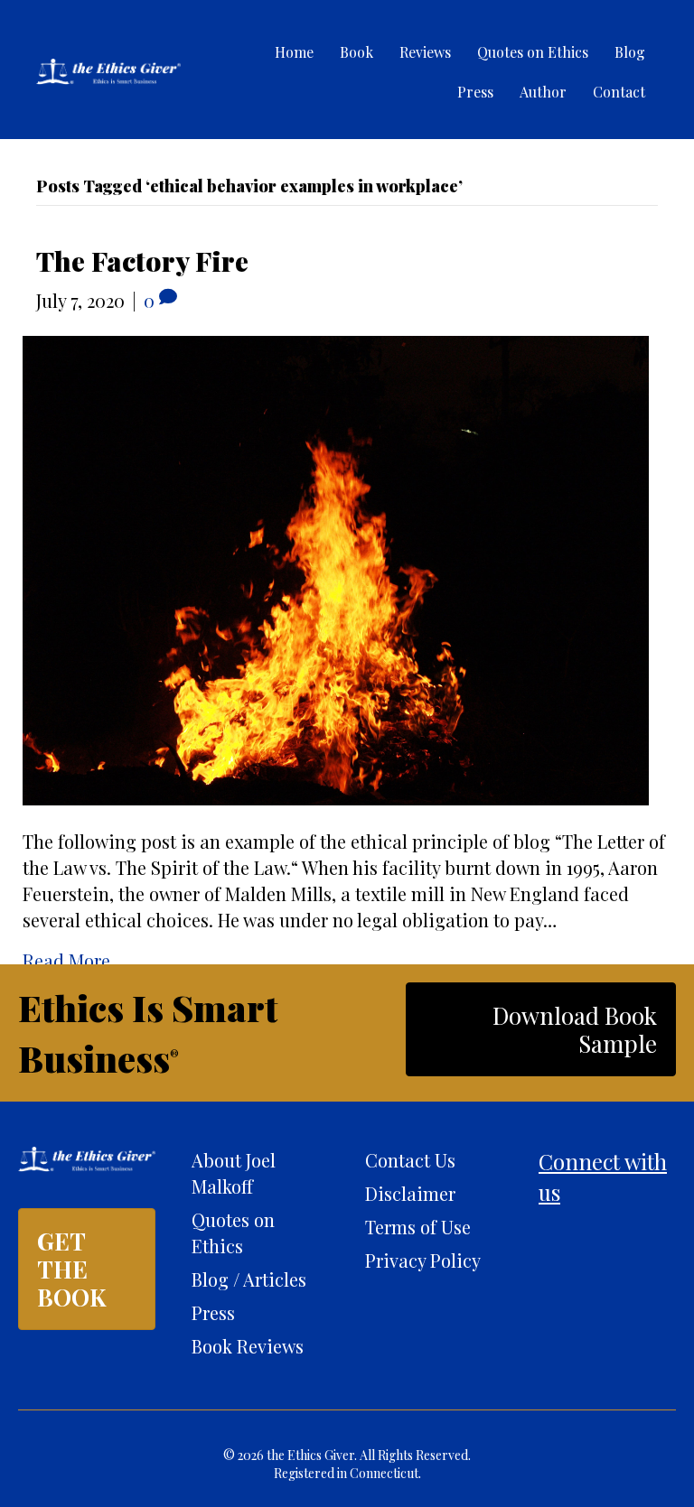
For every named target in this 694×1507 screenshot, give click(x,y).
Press (475, 91)
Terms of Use (418, 1226)
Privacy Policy (423, 1260)
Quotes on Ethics (532, 51)
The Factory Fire (142, 261)
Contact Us (410, 1160)
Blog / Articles (249, 1279)
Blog (629, 51)
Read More (66, 960)
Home (294, 51)
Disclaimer (410, 1193)
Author (543, 91)
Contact (619, 91)
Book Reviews (248, 1346)
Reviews (425, 51)
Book (356, 51)
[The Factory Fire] (336, 567)
